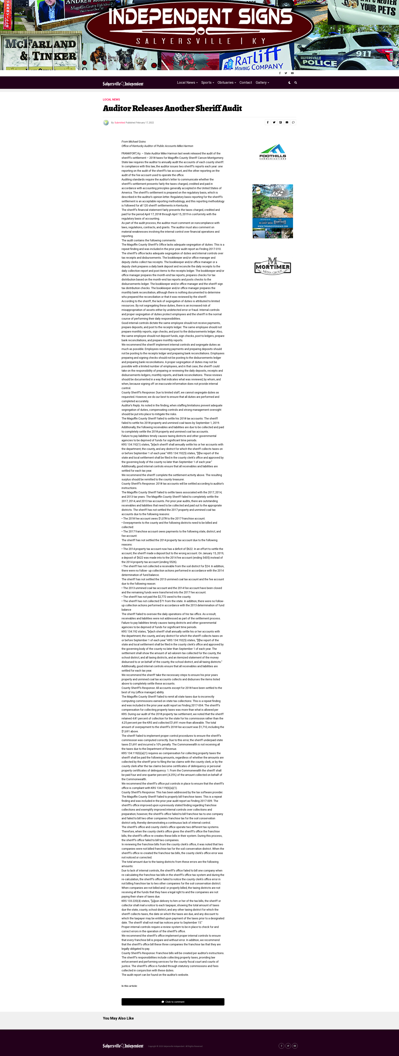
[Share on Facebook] (268, 122)
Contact (246, 82)
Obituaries (225, 82)
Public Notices (222, 95)
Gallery (261, 82)
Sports (206, 82)
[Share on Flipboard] (280, 122)
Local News (186, 82)
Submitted (120, 122)
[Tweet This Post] (274, 122)
